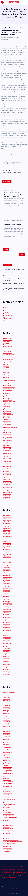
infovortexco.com (6, 578)
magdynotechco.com (7, 526)
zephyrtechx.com (6, 736)
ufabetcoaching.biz (7, 846)
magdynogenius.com (7, 438)
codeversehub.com (7, 599)
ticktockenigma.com (7, 786)
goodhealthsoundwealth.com (9, 401)
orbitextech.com (6, 791)
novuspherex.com (6, 726)
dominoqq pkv (6, 313)
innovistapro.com (6, 745)
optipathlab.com (6, 699)
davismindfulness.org (7, 848)
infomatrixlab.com (7, 598)
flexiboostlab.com (7, 747)
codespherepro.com (7, 477)
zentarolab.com (6, 667)
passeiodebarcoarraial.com (9, 354)
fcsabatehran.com (7, 406)
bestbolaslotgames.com (8, 815)
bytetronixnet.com (7, 494)
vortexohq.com (6, 771)
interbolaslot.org (6, 341)
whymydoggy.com (7, 338)
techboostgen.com (7, 520)
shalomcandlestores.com (8, 375)
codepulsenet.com (7, 609)
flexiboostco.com (6, 694)
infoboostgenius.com (7, 464)
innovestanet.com (7, 630)
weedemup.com (6, 823)
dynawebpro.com (6, 646)
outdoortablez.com (7, 424)
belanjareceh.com (7, 349)
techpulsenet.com (6, 575)
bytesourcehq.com (7, 544)
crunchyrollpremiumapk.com (9, 380)
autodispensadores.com (8, 828)
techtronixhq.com (6, 515)
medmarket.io (6, 422)
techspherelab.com (7, 596)
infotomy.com (6, 425)
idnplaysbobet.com (7, 812)
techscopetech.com (7, 585)
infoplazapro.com (7, 455)
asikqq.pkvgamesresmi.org (10, 877)
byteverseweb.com (7, 601)
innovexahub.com (7, 708)
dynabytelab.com (6, 700)
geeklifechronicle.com (7, 767)
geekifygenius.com (7, 789)
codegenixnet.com (7, 479)
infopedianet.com (7, 607)
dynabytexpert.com (7, 632)
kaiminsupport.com (7, 348)
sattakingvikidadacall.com (8, 814)
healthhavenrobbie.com (8, 801)
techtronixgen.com (7, 442)
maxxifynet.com (6, 707)
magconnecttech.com (7, 792)
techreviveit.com (6, 456)
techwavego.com (6, 581)
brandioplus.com (6, 645)
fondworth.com (6, 356)
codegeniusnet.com (7, 541)
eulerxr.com (5, 788)
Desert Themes (14, 888)
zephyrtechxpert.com (7, 577)
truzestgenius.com (7, 573)
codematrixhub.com (7, 461)
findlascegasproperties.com (9, 799)
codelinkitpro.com (7, 518)
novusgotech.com (7, 637)
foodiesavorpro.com (7, 770)
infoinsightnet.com (7, 543)
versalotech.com (6, 754)
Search (6, 249)
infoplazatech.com (7, 533)
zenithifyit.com (6, 718)
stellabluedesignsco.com (8, 414)
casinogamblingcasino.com (9, 383)
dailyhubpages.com (7, 810)
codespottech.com (7, 429)
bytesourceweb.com (7, 481)
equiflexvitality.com (7, 805)
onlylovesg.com (6, 807)
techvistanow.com (7, 555)
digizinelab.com (6, 580)
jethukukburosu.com (7, 390)
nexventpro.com (6, 734)
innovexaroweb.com (7, 588)
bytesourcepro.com (7, 594)
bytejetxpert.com (6, 495)
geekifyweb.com (6, 531)
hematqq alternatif (14, 870)
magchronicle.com (7, 432)
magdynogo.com (6, 498)
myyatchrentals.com (7, 374)
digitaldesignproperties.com (9, 361)
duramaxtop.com (6, 409)
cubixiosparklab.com (7, 559)
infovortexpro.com (7, 489)
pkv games (14, 154)
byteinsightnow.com (7, 482)
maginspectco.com (7, 497)
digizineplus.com (6, 614)
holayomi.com (6, 838)
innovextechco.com (7, 562)
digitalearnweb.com (7, 340)
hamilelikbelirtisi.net (7, 752)
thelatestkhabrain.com (8, 359)
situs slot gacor (12, 869)
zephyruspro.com (6, 624)
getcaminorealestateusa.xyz (9, 852)
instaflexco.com (6, 744)
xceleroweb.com (6, 671)
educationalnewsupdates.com (9, 692)
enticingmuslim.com (7, 400)
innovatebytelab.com (7, 536)
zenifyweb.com (6, 794)
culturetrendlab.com (7, 783)
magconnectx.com (7, 835)
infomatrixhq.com (7, 557)
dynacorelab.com (6, 710)
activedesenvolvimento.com (9, 809)
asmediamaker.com (7, 369)
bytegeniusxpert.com (7, 534)
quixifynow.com (6, 622)
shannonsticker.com (7, 351)
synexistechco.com (7, 711)
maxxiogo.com (6, 635)
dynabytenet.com (6, 593)
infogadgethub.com (7, 517)
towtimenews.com (7, 385)
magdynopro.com (7, 453)
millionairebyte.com (7, 849)
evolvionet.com (6, 702)
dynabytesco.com (6, 760)
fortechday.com (6, 851)
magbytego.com (6, 539)
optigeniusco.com (7, 724)
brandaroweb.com (7, 674)
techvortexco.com (6, 530)
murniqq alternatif (5, 870)
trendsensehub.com (7, 784)
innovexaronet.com (7, 554)
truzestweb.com (6, 664)
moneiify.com (6, 372)
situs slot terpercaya (11, 867)
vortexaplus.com (6, 653)
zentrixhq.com (6, 628)
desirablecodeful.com (7, 417)
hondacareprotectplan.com (9, 382)
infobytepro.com (6, 538)
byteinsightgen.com (7, 469)
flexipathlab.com (6, 650)
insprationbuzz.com (7, 353)
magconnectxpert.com (8, 572)
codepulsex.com (6, 583)
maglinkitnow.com (7, 435)
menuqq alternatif (5, 866)
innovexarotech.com (7, 487)
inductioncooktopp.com (8, 830)
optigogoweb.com (7, 672)
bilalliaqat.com (6, 826)
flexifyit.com (5, 633)
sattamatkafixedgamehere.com (10, 817)
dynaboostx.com (6, 742)
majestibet (17, 875)
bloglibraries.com (7, 393)
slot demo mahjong (7, 318)
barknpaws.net (6, 365)
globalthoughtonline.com (8, 370)
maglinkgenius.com (7, 564)
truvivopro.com (6, 713)
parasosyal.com (6, 398)
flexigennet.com (6, 419)
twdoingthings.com (7, 413)
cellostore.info (6, 367)
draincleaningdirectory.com (9, 387)
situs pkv (19, 866)
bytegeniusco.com (7, 459)
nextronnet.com (6, 638)
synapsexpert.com (7, 666)
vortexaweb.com (6, 723)
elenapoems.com (6, 403)
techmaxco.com (6, 755)
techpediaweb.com (7, 448)
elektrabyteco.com (7, 570)
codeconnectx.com (7, 551)
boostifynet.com (6, 733)
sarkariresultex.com (7, 362)
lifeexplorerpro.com (7, 776)
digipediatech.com (7, 434)
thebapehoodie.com (7, 396)
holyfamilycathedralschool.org (9, 843)
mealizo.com (5, 364)
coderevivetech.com (7, 484)
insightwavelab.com (7, 775)
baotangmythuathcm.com (8, 388)
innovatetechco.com (7, 451)
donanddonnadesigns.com (8, 802)
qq (3, 310)
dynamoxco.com (6, 640)
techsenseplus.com (7, 463)
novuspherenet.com (7, 656)
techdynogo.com (6, 430)
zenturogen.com (6, 641)
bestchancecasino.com (8, 825)
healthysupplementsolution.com (10, 427)
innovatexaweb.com (7, 525)
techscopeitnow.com (7, 492)
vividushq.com (6, 651)
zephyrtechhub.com (7, 662)
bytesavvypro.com (7, 468)
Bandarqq (9, 37)
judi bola (12, 190)
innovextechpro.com (7, 443)
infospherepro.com (7, 768)
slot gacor (18, 874)
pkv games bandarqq (7, 315)
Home (14, 20)
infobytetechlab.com (7, 476)
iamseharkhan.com (7, 357)
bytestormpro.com (7, 780)
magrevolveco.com (7, 485)
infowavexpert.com (7, 458)
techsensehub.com (7, 521)
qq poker (6, 874)
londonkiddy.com (6, 844)
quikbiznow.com (6, 669)
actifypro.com (6, 741)
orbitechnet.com (6, 658)
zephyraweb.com (6, 721)
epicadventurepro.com (8, 773)
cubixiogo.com (6, 654)
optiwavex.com (6, 659)
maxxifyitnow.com (7, 620)
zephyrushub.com (7, 697)
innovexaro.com (6, 615)
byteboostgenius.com (7, 604)
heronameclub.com (7, 421)
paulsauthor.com (6, 416)
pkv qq (11, 866)
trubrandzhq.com (6, 731)
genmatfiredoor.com (7, 797)
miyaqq (22, 875)
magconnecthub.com (7, 602)
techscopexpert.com (7, 447)
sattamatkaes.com (7, 378)
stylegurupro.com (7, 762)
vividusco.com (6, 715)
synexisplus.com (6, 703)
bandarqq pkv (12, 874)
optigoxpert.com (6, 737)
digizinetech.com (6, 471)
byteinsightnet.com (7, 546)
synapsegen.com (6, 648)
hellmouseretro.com (7, 404)
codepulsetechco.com (7, 547)
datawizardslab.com (7, 763)
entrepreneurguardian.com (9, 818)
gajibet (2, 877)
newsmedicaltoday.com (8, 831)
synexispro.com (6, 836)
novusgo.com (6, 778)
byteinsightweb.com (7, 437)
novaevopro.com (6, 728)
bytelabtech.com (6, 523)
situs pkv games (6, 312)
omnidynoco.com (6, 661)
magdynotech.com (7, 611)
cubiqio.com (5, 765)
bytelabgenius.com (7, 450)
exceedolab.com (6, 757)
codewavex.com (6, 567)
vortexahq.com (6, 716)
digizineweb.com (6, 549)
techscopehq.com (6, 612)
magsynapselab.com (7, 440)
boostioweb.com (6, 695)
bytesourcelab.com (7, 617)
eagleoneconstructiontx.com (9, 804)
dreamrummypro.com (7, 346)
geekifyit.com (6, 377)
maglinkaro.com (6, 591)
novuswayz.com (6, 739)
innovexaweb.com (7, 643)
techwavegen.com (7, 466)
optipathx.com (6, 625)
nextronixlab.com (6, 627)
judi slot (5, 307)
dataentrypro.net (6, 344)
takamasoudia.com (7, 411)
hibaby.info (5, 820)
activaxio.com (6, 758)
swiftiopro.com (6, 750)
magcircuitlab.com (7, 565)
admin (5, 37)
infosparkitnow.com (7, 528)
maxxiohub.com (6, 720)
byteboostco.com (6, 568)
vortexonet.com (6, 705)
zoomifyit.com (6, 675)
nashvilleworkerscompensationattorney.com (12, 841)
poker (4, 320)
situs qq (4, 321)
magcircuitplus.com (7, 490)
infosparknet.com (7, 619)
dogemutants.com (7, 408)
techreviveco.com (6, 590)
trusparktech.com (6, 729)
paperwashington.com (8, 822)
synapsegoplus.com (7, 606)
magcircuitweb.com (7, 445)
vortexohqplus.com (7, 749)
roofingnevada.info (7, 833)
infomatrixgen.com (7, 472)
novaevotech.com (6, 560)
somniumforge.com (7, 391)
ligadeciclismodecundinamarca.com (10, 840)
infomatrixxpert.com (7, 552)
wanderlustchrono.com (8, 781)
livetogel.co (5, 796)
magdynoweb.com (7, 586)
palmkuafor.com (6, 343)
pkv (4, 308)
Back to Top (14, 893)
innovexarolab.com (7, 474)
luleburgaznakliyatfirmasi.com (9, 395)
